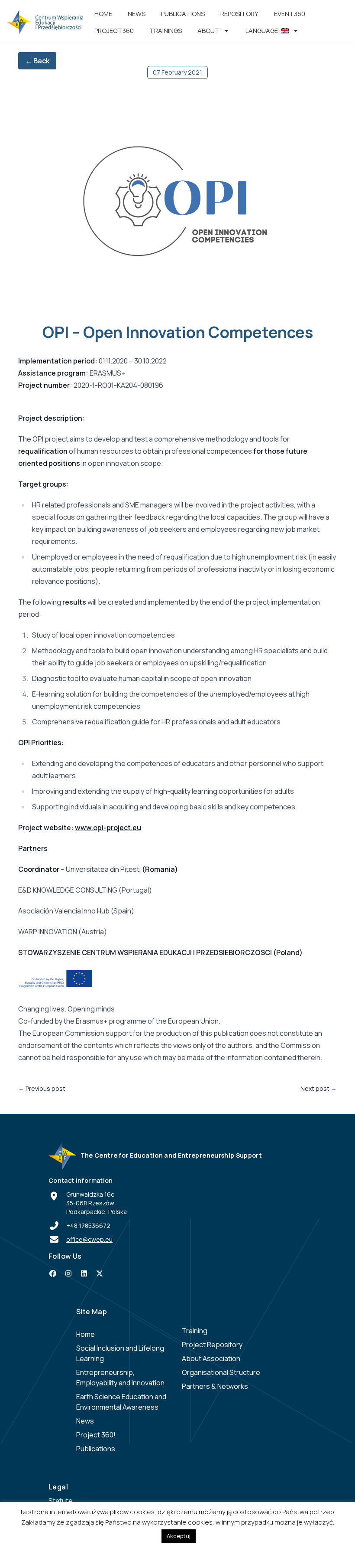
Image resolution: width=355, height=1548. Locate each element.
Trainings (165, 30)
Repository (239, 13)
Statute (60, 1500)
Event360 (289, 13)
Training (194, 1330)
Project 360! (96, 1435)
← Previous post (41, 1088)
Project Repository (212, 1344)
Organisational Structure (221, 1372)
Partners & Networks (215, 1386)
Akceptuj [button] (178, 1536)
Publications (183, 13)
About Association (211, 1358)
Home (103, 13)
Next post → (318, 1088)
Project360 (114, 30)
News (136, 13)
